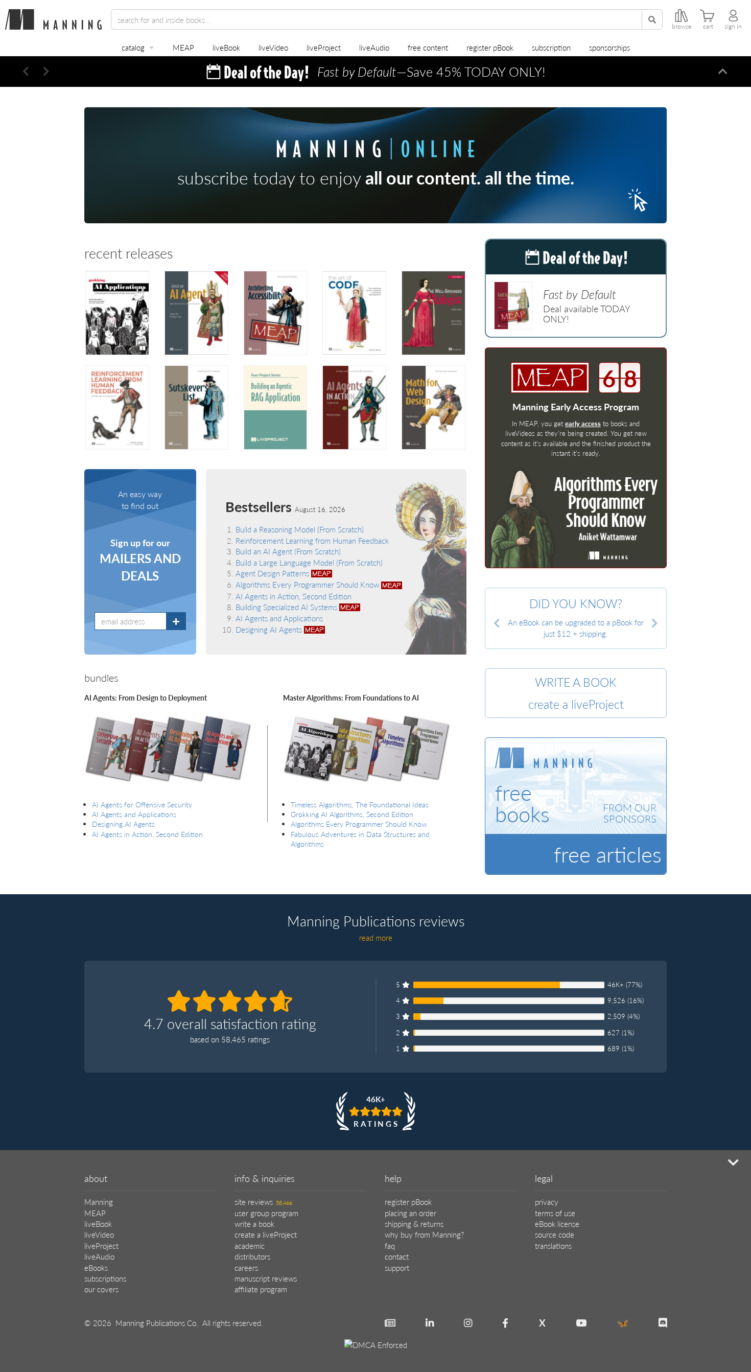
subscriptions (105, 1278)
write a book (254, 1223)
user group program (266, 1212)
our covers (101, 1289)
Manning (98, 1201)
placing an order (410, 1212)
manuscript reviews (265, 1278)
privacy (546, 1201)
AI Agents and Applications (279, 618)
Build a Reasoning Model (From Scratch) (300, 529)
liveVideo (273, 47)
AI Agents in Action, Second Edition (293, 596)
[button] (25, 71)
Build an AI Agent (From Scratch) (288, 551)
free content (428, 47)
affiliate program (260, 1289)
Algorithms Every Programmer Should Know (308, 584)
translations (553, 1245)
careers (246, 1267)
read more (375, 937)
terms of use (555, 1212)
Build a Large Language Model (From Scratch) (309, 562)
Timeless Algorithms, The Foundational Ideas (360, 804)
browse (681, 27)
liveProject (324, 47)
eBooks (96, 1267)
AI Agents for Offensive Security (142, 804)
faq (390, 1245)
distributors (252, 1256)
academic (249, 1245)
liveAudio (374, 47)
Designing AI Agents (270, 629)
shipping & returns (414, 1223)
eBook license (557, 1223)
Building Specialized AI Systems (287, 606)
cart (708, 27)
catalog (133, 47)
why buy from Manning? (424, 1234)
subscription (551, 47)
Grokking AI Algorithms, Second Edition (352, 814)
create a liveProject (265, 1234)
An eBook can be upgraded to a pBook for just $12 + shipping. (576, 627)
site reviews (263, 1201)
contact (397, 1256)
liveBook (226, 47)
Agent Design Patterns (273, 573)
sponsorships (609, 47)
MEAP (183, 47)
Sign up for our (140, 560)
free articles (608, 854)
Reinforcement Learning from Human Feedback (312, 540)
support (397, 1267)
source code (554, 1234)
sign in (733, 27)
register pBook (489, 47)
